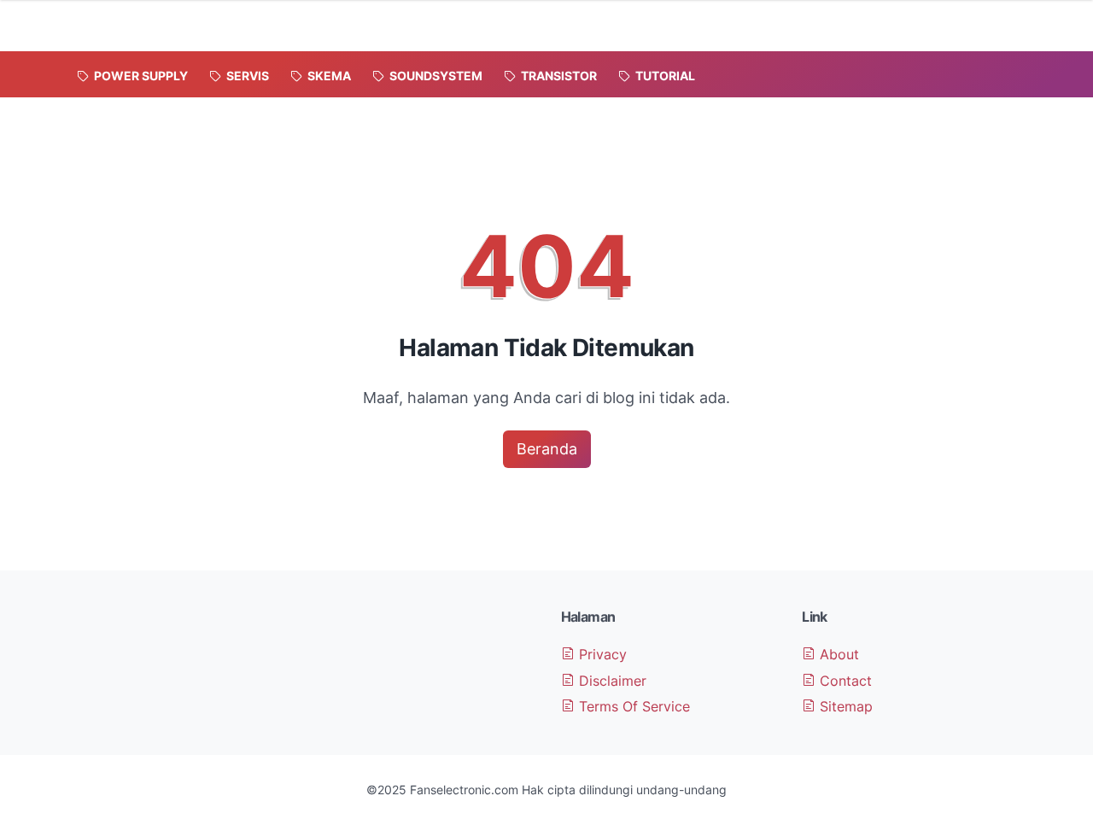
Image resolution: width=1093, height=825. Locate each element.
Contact (843, 680)
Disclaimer (610, 680)
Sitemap (844, 706)
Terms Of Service (632, 706)
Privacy (601, 654)
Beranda (547, 449)
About (837, 654)
